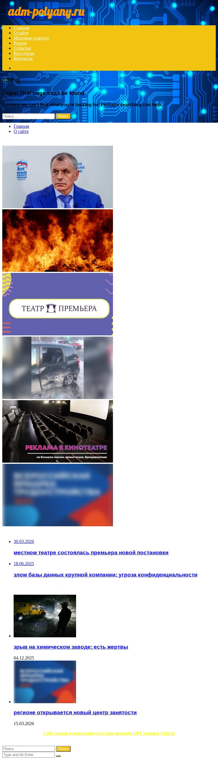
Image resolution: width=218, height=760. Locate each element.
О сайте (21, 32)
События (22, 48)
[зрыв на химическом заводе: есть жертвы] (115, 616)
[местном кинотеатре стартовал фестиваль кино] (109, 432)
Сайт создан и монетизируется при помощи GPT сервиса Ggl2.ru (109, 733)
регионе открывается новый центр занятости (75, 712)
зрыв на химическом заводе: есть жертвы (71, 647)
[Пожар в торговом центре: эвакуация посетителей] (109, 241)
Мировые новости (31, 38)
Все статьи (24, 53)
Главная (21, 27)
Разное (20, 43)
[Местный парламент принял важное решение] (109, 177)
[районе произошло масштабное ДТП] (109, 368)
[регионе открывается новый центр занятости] (109, 495)
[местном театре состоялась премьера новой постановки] (109, 305)
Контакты (23, 58)
